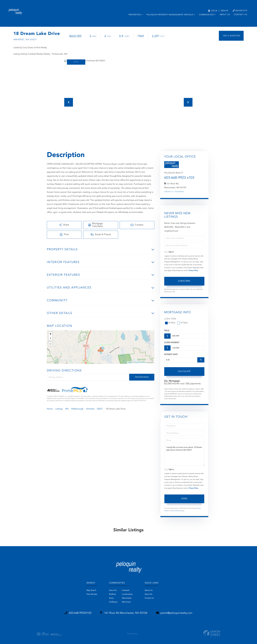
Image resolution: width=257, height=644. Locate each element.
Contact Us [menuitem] (240, 15)
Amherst (90, 409)
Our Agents (179, 191)
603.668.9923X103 (80, 613)
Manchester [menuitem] (127, 598)
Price (166, 331)
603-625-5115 (241, 11)
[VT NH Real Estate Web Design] (211, 634)
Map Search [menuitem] (91, 590)
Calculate (184, 371)
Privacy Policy (193, 270)
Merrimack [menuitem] (126, 602)
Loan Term (170, 319)
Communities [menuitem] (206, 15)
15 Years (184, 323)
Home (50, 409)
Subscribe (184, 281)
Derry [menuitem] (111, 598)
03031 (100, 409)
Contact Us (168, 191)
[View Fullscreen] (50, 344)
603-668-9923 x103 (179, 178)
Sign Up (224, 11)
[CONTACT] (231, 36)
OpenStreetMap (140, 362)
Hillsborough (77, 409)
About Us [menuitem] (225, 15)
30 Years (171, 323)
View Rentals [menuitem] (91, 594)
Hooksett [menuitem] (126, 590)
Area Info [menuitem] (113, 590)
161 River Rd (125, 613)
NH (67, 409)
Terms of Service (176, 510)
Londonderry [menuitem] (127, 594)
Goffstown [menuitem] (113, 602)
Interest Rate (171, 355)
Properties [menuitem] (134, 15)
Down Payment (171, 343)
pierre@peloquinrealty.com (176, 613)
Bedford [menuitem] (112, 594)
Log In (213, 11)
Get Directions (142, 377)
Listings (59, 409)
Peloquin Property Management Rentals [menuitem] (170, 15)
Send (184, 499)
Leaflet (130, 362)
